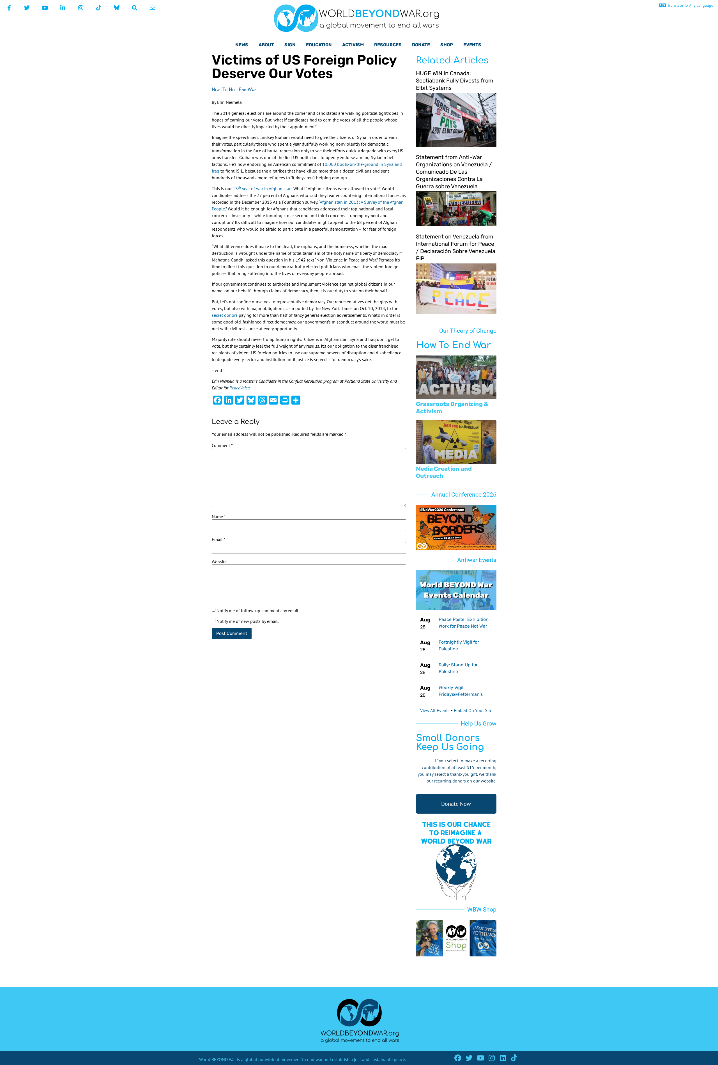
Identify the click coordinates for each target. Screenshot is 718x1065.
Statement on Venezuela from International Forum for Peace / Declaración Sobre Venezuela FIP (455, 247)
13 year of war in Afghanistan (262, 188)
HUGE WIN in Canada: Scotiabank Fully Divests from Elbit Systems (454, 80)
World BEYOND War (217, 1059)
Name (219, 516)
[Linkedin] (503, 1058)
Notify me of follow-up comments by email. (258, 610)
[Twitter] (469, 1058)
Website (219, 561)
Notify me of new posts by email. (248, 621)
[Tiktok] (514, 1058)
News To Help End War (234, 89)
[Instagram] (491, 1058)
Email (218, 539)
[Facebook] (458, 1058)
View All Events (435, 710)
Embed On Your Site (473, 710)
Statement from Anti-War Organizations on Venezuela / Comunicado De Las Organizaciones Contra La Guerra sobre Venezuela (454, 172)
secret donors (225, 315)
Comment (222, 445)
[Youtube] (480, 1058)
